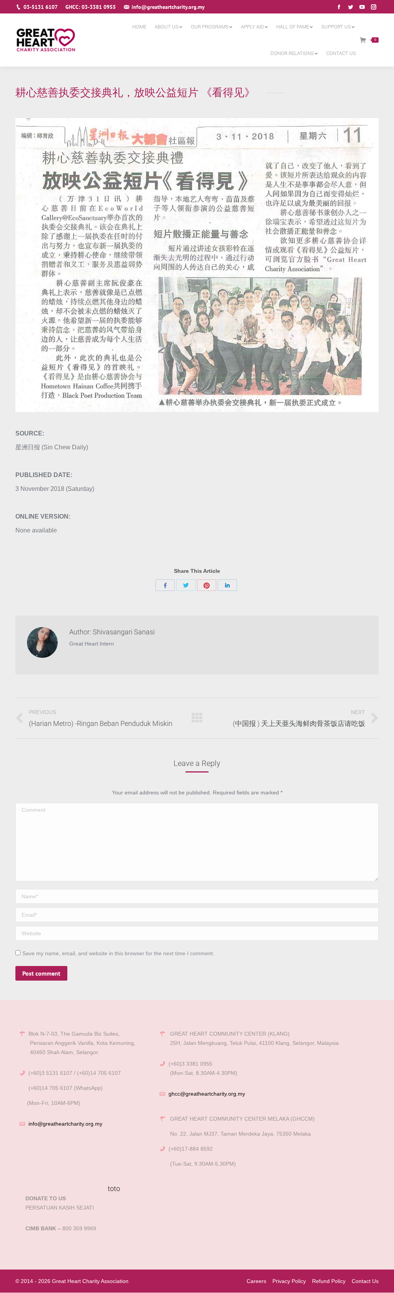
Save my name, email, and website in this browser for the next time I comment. (118, 953)
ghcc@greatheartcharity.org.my (207, 1094)
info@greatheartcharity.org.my (65, 1124)
